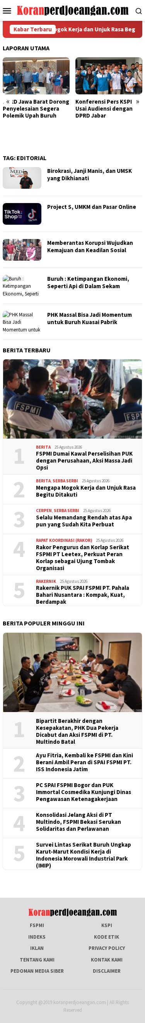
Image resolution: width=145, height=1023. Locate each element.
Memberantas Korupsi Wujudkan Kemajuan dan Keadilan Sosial (90, 246)
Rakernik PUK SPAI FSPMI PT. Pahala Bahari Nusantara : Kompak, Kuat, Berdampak (82, 594)
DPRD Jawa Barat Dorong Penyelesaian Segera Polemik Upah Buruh (36, 108)
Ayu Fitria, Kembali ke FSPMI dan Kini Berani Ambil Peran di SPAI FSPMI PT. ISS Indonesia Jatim (84, 762)
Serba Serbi (65, 480)
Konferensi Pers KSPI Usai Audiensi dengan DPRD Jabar (104, 108)
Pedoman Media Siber (37, 971)
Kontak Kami (107, 959)
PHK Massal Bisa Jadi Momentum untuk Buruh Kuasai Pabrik (89, 318)
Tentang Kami (37, 959)
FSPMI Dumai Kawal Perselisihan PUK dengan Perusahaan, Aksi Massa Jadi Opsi (84, 460)
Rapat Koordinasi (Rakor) (64, 540)
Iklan (37, 948)
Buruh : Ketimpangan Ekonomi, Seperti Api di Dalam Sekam (88, 282)
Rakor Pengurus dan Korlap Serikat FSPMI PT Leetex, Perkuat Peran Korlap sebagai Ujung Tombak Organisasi (82, 558)
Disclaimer (107, 971)
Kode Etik (106, 937)
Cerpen (44, 510)
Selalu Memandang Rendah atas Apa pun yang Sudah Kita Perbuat (84, 521)
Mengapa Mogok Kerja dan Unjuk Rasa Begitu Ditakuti (86, 491)
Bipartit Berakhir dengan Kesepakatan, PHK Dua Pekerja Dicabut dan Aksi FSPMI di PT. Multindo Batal (77, 731)
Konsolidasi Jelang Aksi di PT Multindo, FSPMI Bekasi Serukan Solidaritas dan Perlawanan (78, 821)
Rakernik (46, 581)
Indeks (37, 937)
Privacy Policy (107, 948)
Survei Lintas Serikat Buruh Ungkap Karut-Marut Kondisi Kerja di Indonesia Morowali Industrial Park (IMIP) (83, 855)
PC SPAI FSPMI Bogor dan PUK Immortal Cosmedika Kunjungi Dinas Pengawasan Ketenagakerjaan (83, 792)
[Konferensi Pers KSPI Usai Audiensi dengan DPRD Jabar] (108, 76)
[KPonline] (72, 10)
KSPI (106, 925)
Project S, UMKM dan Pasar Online (91, 206)
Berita (43, 447)
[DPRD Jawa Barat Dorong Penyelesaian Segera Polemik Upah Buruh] (36, 76)
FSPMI (37, 925)
